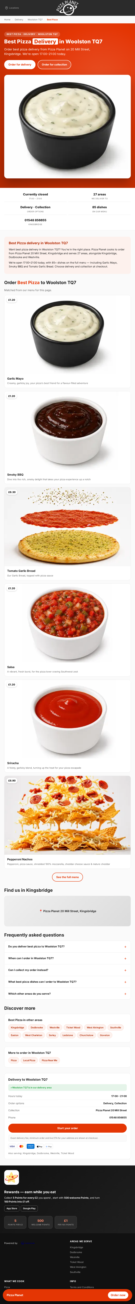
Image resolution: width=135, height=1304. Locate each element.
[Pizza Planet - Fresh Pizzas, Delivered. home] (67, 8)
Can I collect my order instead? (28, 970)
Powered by (10, 1243)
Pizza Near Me (49, 1060)
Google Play (29, 1208)
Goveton (105, 1035)
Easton (14, 1035)
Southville (115, 1027)
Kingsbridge (17, 1027)
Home (7, 19)
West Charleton (33, 1035)
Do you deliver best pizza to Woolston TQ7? (36, 946)
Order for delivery (19, 64)
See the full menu (67, 877)
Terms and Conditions (82, 1287)
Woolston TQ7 (35, 19)
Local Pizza (29, 1060)
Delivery (19, 19)
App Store (12, 1208)
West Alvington (95, 1027)
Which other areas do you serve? (29, 993)
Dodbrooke (37, 1027)
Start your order (67, 1128)
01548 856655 (35, 220)
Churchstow (86, 1035)
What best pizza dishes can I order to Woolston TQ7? (42, 981)
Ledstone (68, 1035)
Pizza (14, 1060)
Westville (55, 1027)
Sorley (52, 1035)
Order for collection (54, 64)
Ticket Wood (73, 1027)
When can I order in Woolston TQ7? (31, 958)
